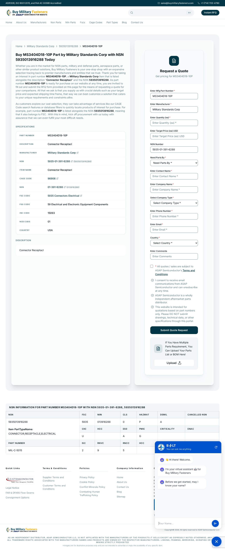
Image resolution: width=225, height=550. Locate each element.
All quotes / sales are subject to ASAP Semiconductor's (175, 270)
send (215, 523)
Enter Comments (158, 251)
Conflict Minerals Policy (92, 487)
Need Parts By (158, 157)
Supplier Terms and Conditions (53, 479)
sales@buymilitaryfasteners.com (177, 3)
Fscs (82, 22)
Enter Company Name (162, 184)
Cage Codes (95, 22)
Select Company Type (162, 197)
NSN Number (156, 144)
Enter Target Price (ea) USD (164, 131)
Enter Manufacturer (160, 104)
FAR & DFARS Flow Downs (20, 492)
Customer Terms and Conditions (54, 487)
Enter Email (156, 224)
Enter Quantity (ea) (160, 117)
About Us (21, 22)
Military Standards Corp (40, 46)
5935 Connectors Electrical (63, 195)
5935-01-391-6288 (59, 161)
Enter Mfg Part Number (162, 90)
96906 (52, 178)
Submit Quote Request (174, 330)
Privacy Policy (87, 477)
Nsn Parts (56, 22)
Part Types (112, 22)
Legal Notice (12, 487)
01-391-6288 (55, 187)
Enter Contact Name (161, 171)
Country (155, 237)
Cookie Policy (87, 482)
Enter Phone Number (161, 211)
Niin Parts (70, 22)
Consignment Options (17, 497)
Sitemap (121, 496)
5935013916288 (68, 46)
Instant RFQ (210, 12)
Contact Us (137, 22)
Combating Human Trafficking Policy (90, 493)
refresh (216, 447)
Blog (124, 22)
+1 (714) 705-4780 (210, 3)
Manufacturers (38, 22)
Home (9, 22)
